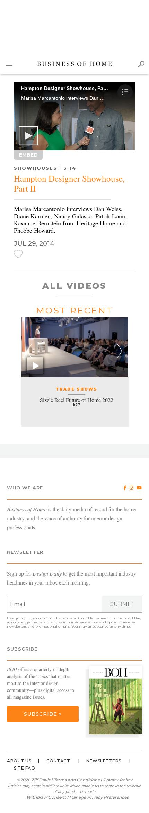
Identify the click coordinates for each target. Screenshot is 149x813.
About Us (19, 760)
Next (119, 351)
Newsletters (103, 760)
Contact (58, 760)
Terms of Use (129, 618)
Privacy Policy (86, 622)
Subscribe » (43, 714)
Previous (30, 351)
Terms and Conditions (76, 779)
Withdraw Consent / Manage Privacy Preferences (77, 797)
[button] (28, 135)
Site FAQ (24, 768)
